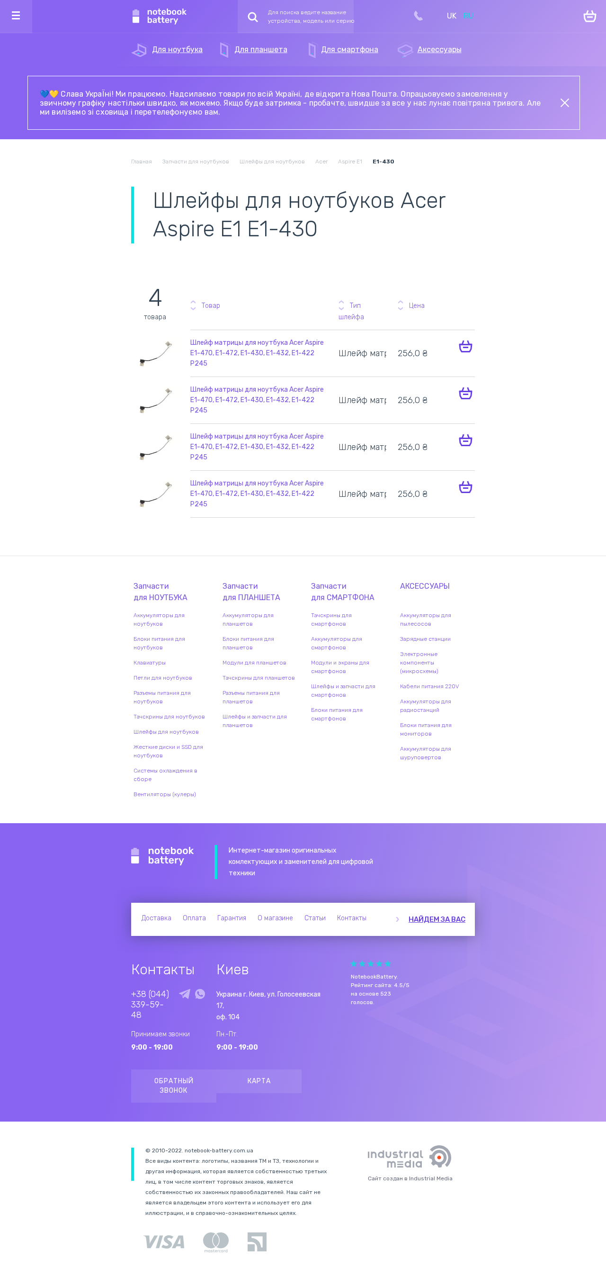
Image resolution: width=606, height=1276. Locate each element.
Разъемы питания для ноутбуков (162, 697)
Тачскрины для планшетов (259, 677)
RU (468, 15)
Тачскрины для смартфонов (331, 619)
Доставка (156, 918)
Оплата (194, 918)
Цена (417, 306)
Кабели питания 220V (429, 686)
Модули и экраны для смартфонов (340, 666)
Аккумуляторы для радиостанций (425, 705)
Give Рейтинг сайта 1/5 (353, 964)
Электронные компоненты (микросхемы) (419, 662)
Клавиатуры (150, 662)
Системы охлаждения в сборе (165, 774)
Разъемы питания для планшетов (251, 697)
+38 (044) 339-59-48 (150, 1004)
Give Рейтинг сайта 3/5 (370, 964)
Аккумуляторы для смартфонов (336, 643)
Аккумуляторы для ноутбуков (159, 619)
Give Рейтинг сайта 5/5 (387, 964)
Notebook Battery (162, 856)
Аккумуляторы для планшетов (248, 619)
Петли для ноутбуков (163, 677)
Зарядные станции (425, 639)
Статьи (315, 918)
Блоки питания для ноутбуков (159, 643)
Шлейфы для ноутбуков (166, 731)
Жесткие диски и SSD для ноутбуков (168, 751)
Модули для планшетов (254, 662)
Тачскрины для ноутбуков (169, 716)
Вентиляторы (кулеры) (165, 794)
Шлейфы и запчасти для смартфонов (343, 690)
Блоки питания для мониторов (426, 729)
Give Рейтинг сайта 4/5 (379, 964)
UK (451, 15)
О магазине (275, 918)
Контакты (351, 918)
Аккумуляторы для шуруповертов (425, 753)
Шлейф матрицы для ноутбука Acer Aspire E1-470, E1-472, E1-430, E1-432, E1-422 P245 (257, 353)
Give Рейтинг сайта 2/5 (362, 964)
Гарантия (231, 918)
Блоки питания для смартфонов (337, 714)
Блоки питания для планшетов (248, 643)
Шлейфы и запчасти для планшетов (255, 720)
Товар (211, 306)
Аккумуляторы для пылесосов (425, 619)
